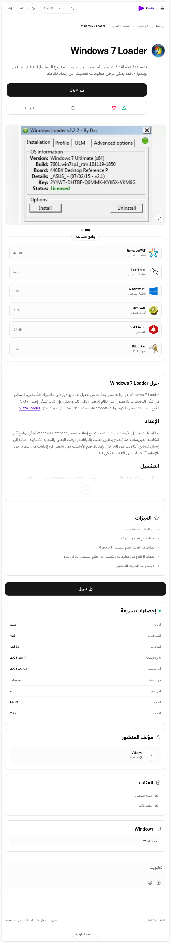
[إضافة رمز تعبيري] (150, 883)
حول (54, 920)
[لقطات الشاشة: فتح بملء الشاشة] (85, 174)
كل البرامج (142, 26)
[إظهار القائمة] (162, 8)
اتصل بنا (42, 920)
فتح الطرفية (83, 934)
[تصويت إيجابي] (124, 108)
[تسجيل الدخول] (10, 8)
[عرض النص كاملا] (85, 489)
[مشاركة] (32, 108)
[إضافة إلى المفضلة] (73, 108)
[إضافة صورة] (158, 883)
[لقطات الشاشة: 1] (87, 230)
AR (22, 8)
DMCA (29, 920)
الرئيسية (160, 26)
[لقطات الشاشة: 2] (82, 230)
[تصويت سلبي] (114, 108)
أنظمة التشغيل (121, 26)
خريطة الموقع (13, 920)
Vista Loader (29, 408)
